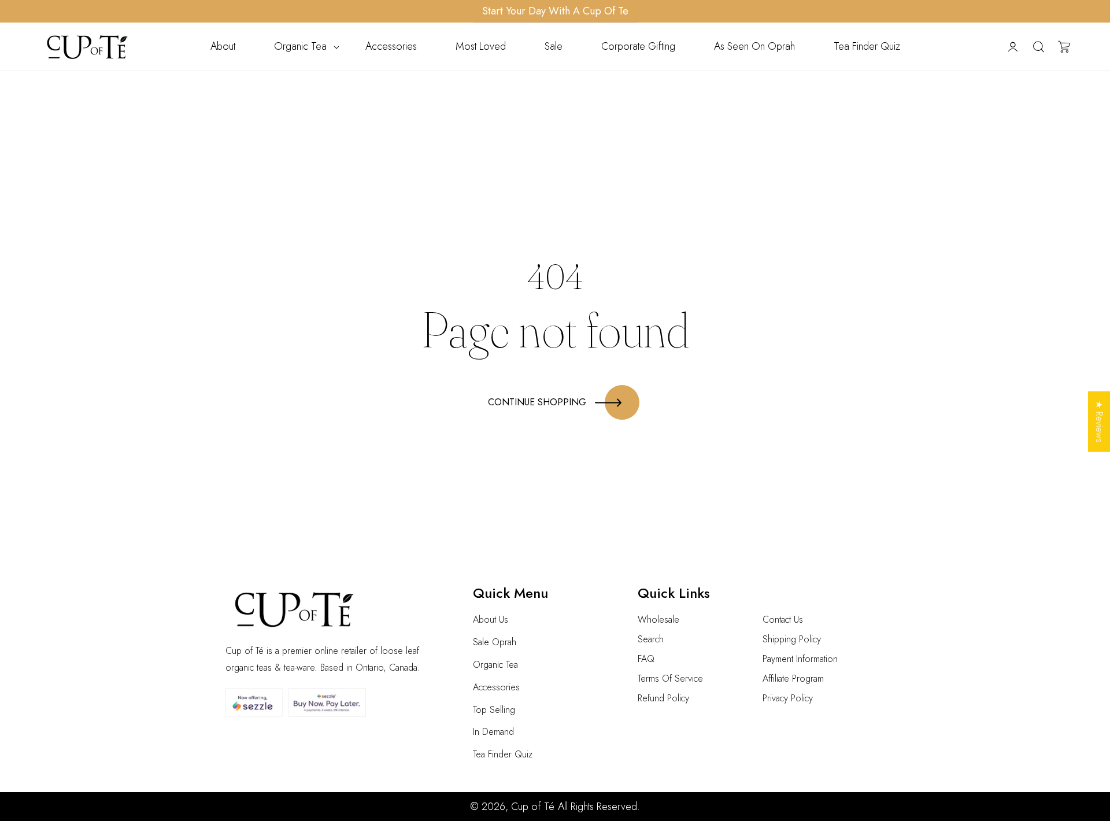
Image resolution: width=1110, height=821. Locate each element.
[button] (300, 47)
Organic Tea (495, 664)
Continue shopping (537, 402)
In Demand (493, 731)
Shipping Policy (792, 639)
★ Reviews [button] (1099, 422)
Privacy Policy (788, 698)
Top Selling (494, 709)
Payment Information (800, 658)
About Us (490, 619)
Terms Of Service (670, 678)
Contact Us (783, 619)
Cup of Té (532, 806)
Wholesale (658, 619)
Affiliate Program (793, 678)
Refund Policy (663, 698)
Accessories (496, 687)
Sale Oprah (494, 642)
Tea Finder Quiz (502, 754)
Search (651, 639)
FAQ (646, 658)
